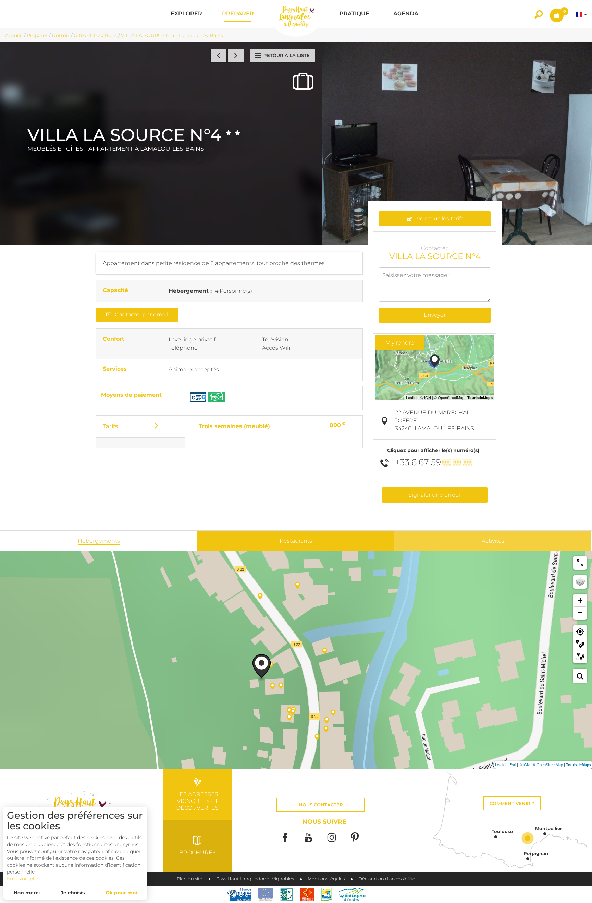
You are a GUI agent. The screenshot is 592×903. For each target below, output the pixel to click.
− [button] (580, 613)
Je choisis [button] (73, 893)
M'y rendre (399, 342)
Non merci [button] (27, 893)
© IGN (524, 764)
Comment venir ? (512, 803)
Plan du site (189, 878)
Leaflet (500, 764)
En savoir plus (23, 879)
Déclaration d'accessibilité (386, 878)
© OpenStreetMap (548, 764)
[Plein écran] (580, 563)
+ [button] (580, 600)
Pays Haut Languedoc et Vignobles (255, 878)
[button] (186, 14)
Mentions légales (326, 878)
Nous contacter (321, 804)
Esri (512, 764)
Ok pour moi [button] (121, 893)
